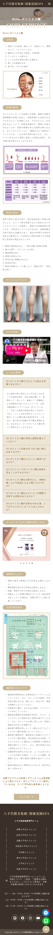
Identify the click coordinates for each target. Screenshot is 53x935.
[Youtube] (38, 918)
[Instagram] (30, 918)
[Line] (46, 921)
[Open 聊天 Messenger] (45, 912)
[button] (49, 4)
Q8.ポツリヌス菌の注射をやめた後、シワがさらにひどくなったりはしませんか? (26, 506)
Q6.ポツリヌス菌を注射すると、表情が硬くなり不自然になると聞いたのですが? (26, 482)
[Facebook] (22, 918)
